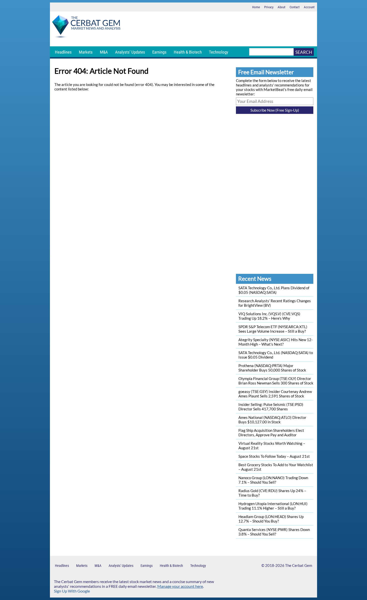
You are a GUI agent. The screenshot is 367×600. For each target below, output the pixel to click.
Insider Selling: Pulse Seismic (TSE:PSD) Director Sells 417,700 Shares (270, 406)
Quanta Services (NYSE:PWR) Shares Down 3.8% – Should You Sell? (274, 531)
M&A (104, 52)
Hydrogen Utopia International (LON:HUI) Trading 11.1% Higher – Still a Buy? (273, 505)
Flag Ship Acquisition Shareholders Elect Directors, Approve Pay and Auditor (271, 432)
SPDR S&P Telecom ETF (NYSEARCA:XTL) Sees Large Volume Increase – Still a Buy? (272, 328)
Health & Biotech (188, 52)
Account (309, 7)
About (281, 7)
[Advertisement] (219, 29)
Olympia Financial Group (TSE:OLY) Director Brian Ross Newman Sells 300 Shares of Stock (275, 380)
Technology (218, 52)
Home (256, 7)
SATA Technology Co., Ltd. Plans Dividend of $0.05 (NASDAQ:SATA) (273, 290)
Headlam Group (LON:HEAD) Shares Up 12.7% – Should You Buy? (271, 518)
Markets (86, 52)
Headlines (63, 52)
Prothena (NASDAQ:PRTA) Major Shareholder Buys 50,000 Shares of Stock (272, 367)
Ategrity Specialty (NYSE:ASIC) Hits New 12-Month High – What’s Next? (275, 341)
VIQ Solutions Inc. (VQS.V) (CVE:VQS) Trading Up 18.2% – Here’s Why (269, 315)
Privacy (268, 7)
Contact (295, 7)
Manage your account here (180, 586)
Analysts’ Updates (130, 52)
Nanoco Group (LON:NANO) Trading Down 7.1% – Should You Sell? (273, 479)
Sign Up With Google (72, 591)
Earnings (159, 52)
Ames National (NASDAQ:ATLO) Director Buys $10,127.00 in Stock (272, 419)
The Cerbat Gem (298, 565)
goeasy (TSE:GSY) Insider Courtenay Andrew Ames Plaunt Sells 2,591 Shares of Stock (275, 393)
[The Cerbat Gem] (86, 27)
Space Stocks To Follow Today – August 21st (274, 456)
